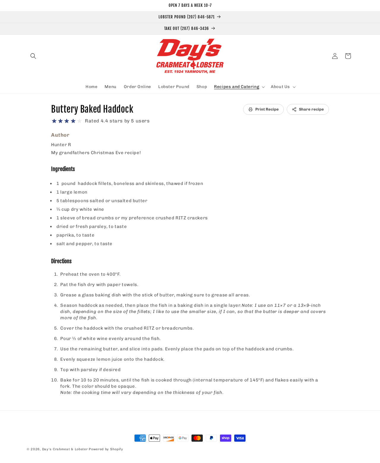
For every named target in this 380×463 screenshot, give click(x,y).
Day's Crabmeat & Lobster (65, 449)
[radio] (54, 121)
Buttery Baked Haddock (92, 109)
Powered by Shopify (106, 449)
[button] (33, 56)
